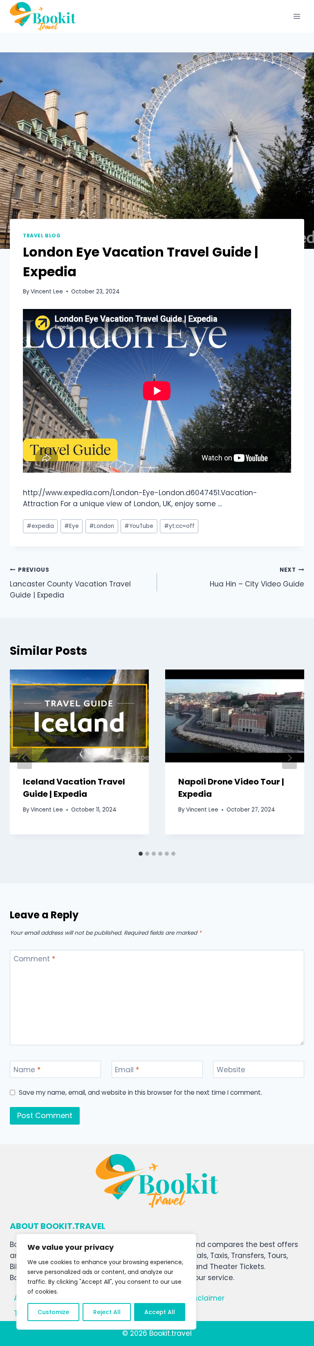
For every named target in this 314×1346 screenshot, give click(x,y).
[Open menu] (296, 16)
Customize (53, 1312)
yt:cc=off (179, 526)
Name (26, 1070)
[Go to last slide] (24, 758)
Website (231, 1070)
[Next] (289, 758)
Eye (71, 526)
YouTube (138, 526)
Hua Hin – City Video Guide (257, 577)
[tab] (141, 854)
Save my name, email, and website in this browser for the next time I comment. (140, 1093)
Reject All (107, 1312)
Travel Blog (42, 235)
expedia (40, 526)
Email (127, 1070)
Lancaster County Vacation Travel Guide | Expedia (70, 583)
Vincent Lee (47, 291)
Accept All (159, 1312)
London (101, 526)
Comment (34, 959)
